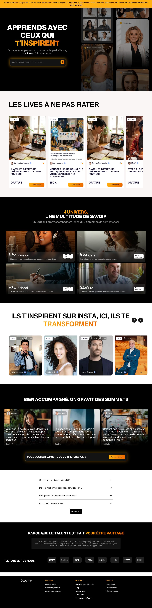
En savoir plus (75, 511)
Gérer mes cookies (112, 591)
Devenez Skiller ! (117, 457)
